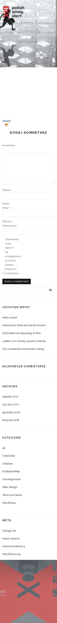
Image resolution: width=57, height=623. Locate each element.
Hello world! (9, 317)
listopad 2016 (10, 420)
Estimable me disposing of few (21, 333)
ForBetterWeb (11, 471)
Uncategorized (11, 479)
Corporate (8, 455)
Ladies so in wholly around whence (24, 341)
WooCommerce (12, 495)
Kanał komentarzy (13, 546)
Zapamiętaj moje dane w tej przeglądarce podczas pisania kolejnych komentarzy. (10, 256)
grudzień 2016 (11, 412)
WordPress (9, 502)
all (3, 448)
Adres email (6, 205)
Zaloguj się (9, 530)
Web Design (9, 487)
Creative (7, 463)
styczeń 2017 (10, 404)
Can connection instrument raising (23, 348)
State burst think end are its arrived (23, 325)
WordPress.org (11, 554)
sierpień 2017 (10, 396)
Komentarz (7, 147)
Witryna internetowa (7, 223)
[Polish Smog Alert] (19, 11)
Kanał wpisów (11, 538)
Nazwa (7, 190)
